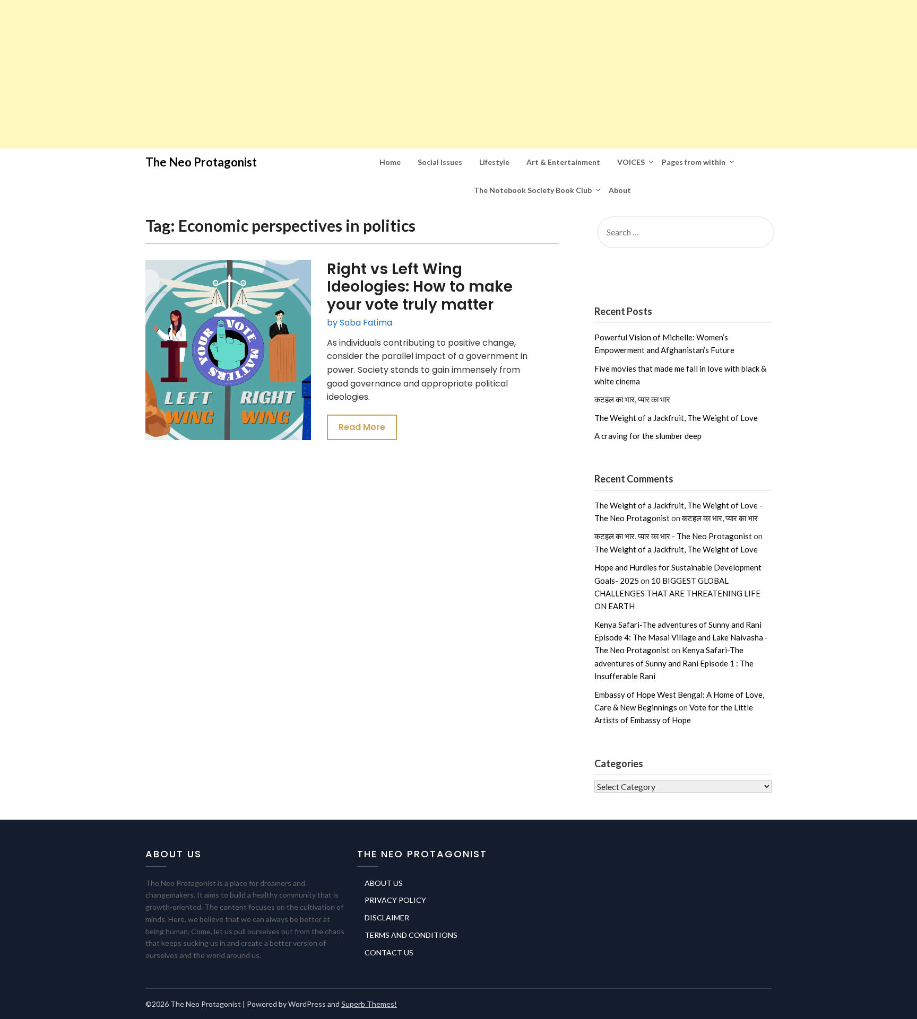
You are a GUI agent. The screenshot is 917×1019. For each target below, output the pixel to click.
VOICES (631, 161)
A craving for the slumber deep (648, 436)
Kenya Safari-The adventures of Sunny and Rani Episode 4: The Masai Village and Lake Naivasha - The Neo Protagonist (681, 637)
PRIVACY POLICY (395, 899)
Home (390, 161)
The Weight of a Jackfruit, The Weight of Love (676, 418)
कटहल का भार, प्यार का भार (632, 399)
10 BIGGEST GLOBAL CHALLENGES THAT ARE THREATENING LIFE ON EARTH (677, 593)
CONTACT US (389, 952)
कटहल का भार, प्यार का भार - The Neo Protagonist (673, 536)
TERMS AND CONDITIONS (411, 934)
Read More (362, 427)
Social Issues (440, 161)
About (620, 190)
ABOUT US (384, 883)
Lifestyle (494, 161)
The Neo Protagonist (201, 162)
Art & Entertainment (563, 161)
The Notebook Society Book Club (533, 190)
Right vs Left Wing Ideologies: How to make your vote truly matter (420, 287)
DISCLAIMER (387, 917)
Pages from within (693, 161)
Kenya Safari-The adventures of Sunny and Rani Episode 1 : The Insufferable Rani (674, 663)
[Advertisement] (318, 74)
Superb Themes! (369, 1003)
